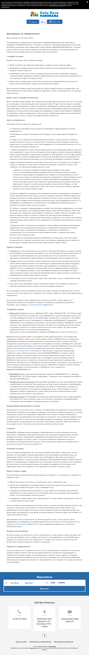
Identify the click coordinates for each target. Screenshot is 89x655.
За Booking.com (71, 332)
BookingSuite (52, 646)
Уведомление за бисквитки (57, 5)
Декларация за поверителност (40, 641)
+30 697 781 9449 (19, 619)
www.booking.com (24, 315)
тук (57, 115)
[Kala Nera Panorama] (44, 15)
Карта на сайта (21, 641)
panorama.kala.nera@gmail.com (42, 305)
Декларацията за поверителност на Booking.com (24, 350)
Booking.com (33, 648)
